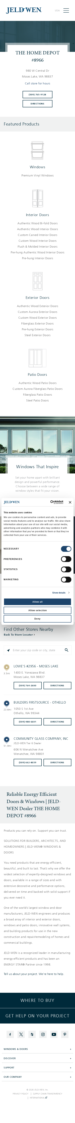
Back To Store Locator (18, 634)
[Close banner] (70, 502)
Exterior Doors (38, 297)
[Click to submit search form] (67, 650)
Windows (37, 167)
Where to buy (38, 1000)
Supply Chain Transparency (47, 1094)
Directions (37, 103)
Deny (37, 619)
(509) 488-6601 (27, 721)
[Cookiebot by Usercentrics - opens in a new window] (48, 502)
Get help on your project (37, 1015)
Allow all (37, 602)
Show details (59, 592)
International (37, 1098)
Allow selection (37, 610)
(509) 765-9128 (37, 94)
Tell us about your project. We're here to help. (34, 974)
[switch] (66, 559)
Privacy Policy (20, 1094)
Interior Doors (37, 215)
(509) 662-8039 (27, 762)
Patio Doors (37, 374)
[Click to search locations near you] (8, 650)
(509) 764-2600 (27, 685)
